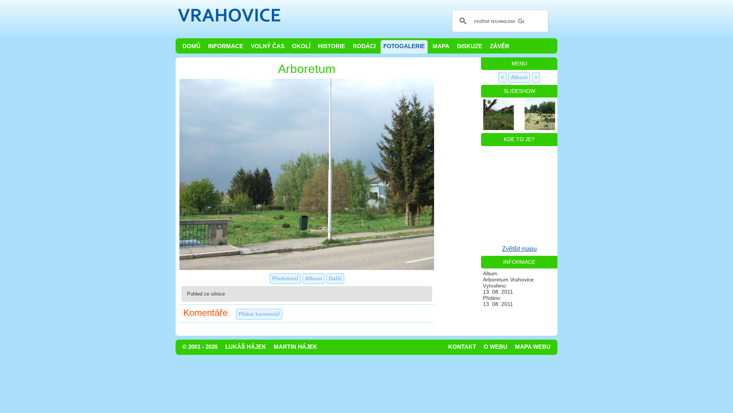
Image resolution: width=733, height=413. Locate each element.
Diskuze (469, 46)
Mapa (441, 46)
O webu (495, 347)
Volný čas (267, 46)
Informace (225, 46)
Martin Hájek (295, 347)
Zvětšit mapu (519, 249)
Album (313, 278)
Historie (331, 46)
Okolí (301, 46)
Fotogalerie (404, 46)
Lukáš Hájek (245, 347)
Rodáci (364, 46)
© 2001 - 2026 (200, 347)
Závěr (499, 46)
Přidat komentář (259, 314)
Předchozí (285, 278)
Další (335, 278)
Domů (191, 46)
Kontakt (462, 347)
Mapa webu (533, 347)
